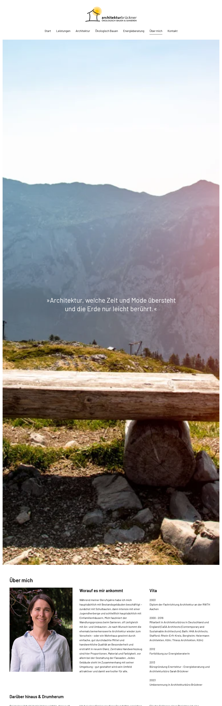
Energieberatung (133, 31)
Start (48, 31)
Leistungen (63, 31)
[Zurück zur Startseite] (111, 14)
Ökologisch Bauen (106, 31)
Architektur (83, 31)
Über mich (156, 31)
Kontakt (173, 31)
